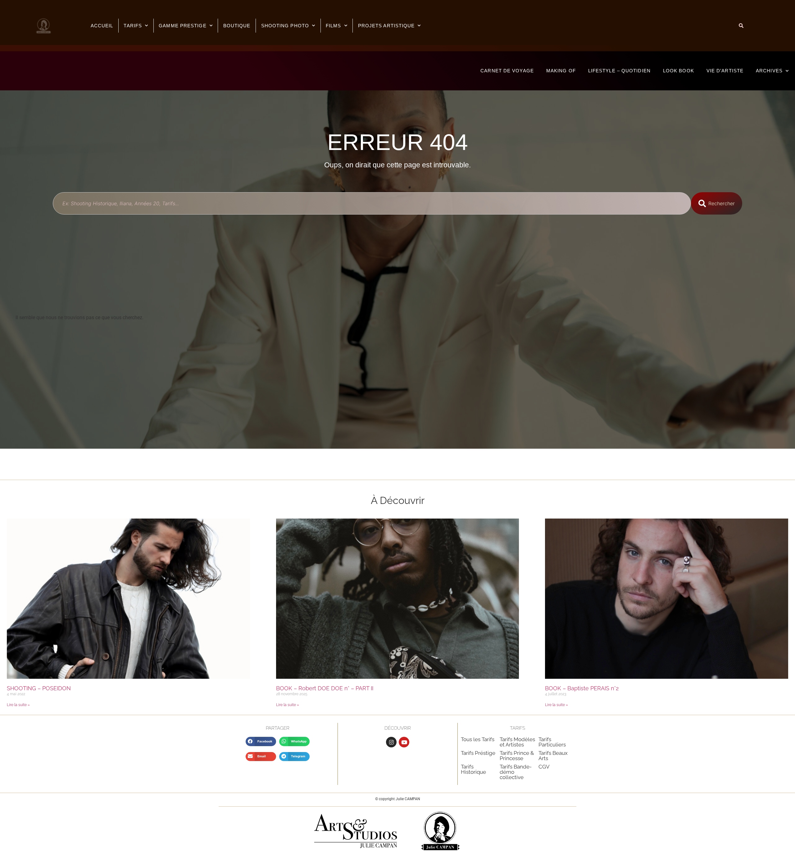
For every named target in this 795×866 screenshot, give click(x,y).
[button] (261, 741)
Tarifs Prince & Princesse (517, 755)
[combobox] (372, 203)
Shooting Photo (285, 25)
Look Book (678, 70)
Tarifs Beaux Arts (553, 755)
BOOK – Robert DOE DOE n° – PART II (324, 688)
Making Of (561, 70)
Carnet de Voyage (507, 70)
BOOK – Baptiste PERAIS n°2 (582, 688)
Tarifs (133, 25)
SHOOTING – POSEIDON (39, 688)
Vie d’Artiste (724, 70)
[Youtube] (404, 742)
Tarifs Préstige (478, 753)
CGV (544, 767)
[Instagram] (391, 742)
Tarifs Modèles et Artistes (517, 742)
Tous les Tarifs (477, 739)
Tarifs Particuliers (552, 742)
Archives (769, 70)
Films (333, 25)
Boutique (237, 25)
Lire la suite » (18, 705)
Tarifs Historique (473, 769)
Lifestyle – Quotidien (619, 70)
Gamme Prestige (182, 25)
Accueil (102, 25)
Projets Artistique (386, 25)
